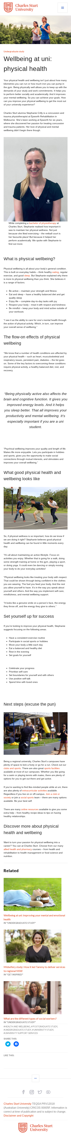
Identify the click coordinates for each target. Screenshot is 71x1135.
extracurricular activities (35, 790)
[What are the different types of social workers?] (36, 997)
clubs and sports (12, 768)
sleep (27, 275)
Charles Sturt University (17, 1103)
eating (55, 272)
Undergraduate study (14, 51)
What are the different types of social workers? (30, 1018)
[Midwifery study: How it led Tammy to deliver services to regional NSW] (36, 946)
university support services (21, 1033)
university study (43, 1029)
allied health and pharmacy (18, 849)
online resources (29, 809)
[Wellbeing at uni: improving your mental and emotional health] (36, 894)
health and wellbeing (17, 1026)
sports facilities (52, 768)
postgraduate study (45, 1026)
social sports (27, 797)
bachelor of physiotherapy (42, 223)
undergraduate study (18, 1029)
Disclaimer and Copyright (18, 1115)
